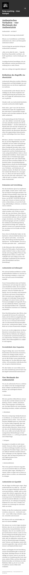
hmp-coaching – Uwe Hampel (11, 12)
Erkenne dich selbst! (15, 196)
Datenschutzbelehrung (7, 571)
